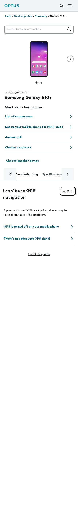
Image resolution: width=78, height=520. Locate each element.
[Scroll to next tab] (68, 174)
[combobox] (35, 29)
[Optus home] (11, 5)
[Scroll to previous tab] (10, 174)
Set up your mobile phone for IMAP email (34, 126)
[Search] (61, 5)
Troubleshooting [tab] (26, 174)
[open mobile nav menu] (70, 5)
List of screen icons (19, 116)
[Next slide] (70, 59)
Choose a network (18, 147)
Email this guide (39, 254)
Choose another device (22, 160)
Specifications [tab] (52, 174)
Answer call (13, 137)
